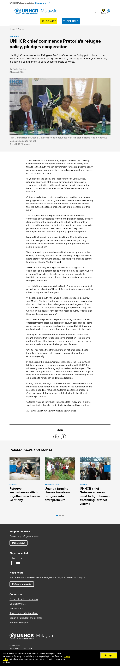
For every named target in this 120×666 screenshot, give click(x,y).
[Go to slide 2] (60, 516)
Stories (21, 29)
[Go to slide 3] (63, 516)
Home (12, 29)
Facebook (11, 563)
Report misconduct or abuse (24, 613)
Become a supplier (19, 622)
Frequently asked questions (24, 599)
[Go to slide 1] (57, 516)
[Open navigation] (11, 11)
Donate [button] (103, 13)
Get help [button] (73, 21)
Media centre (16, 608)
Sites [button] (108, 13)
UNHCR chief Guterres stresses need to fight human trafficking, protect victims (95, 496)
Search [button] (97, 13)
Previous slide (13, 468)
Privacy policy (15, 645)
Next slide (107, 468)
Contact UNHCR (18, 603)
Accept (108, 655)
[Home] (24, 11)
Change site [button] (40, 2)
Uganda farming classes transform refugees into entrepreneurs (57, 494)
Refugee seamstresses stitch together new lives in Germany (25, 494)
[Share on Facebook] (63, 436)
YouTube (18, 563)
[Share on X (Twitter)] (56, 436)
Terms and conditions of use (21, 648)
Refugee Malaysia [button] (23, 584)
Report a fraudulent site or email (26, 618)
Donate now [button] (18, 543)
